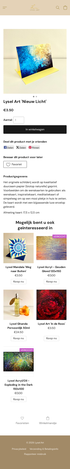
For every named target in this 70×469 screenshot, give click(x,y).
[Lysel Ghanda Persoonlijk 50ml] (18, 305)
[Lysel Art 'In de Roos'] (51, 305)
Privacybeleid (19, 449)
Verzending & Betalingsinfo (44, 449)
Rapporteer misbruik (35, 454)
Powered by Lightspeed (35, 459)
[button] (35, 7)
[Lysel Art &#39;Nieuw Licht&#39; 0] (35, 61)
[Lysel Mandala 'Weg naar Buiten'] (18, 248)
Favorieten (22, 423)
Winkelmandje (48, 423)
